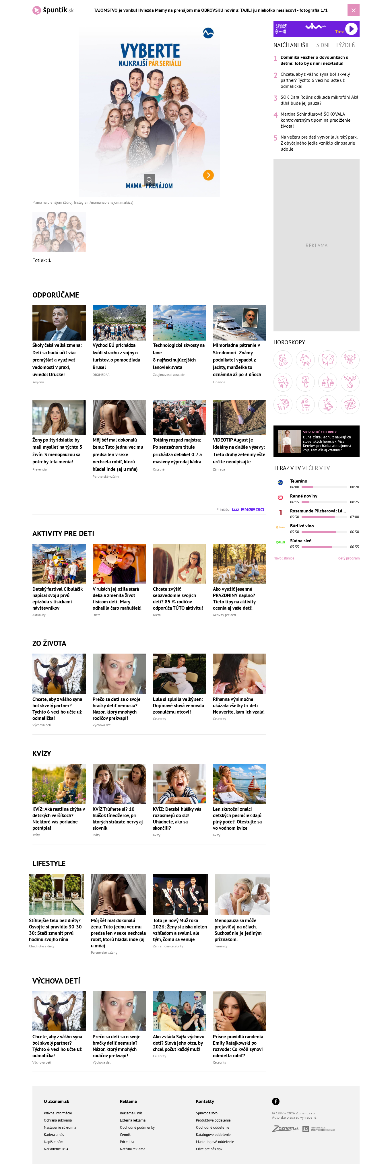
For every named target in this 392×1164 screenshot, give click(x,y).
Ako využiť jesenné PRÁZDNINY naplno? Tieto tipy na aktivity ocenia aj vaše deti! (234, 598)
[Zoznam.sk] (287, 1130)
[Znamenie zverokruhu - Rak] (350, 359)
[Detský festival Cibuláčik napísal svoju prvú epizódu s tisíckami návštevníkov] (59, 564)
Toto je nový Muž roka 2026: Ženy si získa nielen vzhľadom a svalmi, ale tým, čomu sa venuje (180, 930)
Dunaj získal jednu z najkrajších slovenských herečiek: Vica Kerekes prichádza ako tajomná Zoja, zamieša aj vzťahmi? (327, 443)
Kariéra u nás (54, 1134)
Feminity (221, 946)
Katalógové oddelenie (213, 1134)
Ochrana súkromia (58, 1120)
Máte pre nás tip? (209, 1148)
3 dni (323, 45)
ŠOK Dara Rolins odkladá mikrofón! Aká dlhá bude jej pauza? (319, 100)
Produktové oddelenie (213, 1120)
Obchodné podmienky (137, 1127)
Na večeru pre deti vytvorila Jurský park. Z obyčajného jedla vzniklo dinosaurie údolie (319, 143)
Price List (127, 1141)
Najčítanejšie (291, 45)
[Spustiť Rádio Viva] (315, 26)
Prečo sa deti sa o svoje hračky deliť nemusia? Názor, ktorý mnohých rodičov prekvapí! (117, 708)
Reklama (128, 1101)
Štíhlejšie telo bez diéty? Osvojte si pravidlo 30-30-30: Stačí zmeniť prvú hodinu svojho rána (56, 930)
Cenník (125, 1134)
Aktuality (39, 615)
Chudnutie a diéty (42, 946)
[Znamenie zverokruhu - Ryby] (350, 404)
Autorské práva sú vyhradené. (294, 1117)
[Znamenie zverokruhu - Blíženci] (327, 359)
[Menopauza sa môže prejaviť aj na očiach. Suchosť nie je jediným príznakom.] (242, 894)
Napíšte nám (53, 1141)
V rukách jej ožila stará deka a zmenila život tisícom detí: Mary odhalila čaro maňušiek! (117, 598)
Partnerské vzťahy (104, 952)
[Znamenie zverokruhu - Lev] (282, 382)
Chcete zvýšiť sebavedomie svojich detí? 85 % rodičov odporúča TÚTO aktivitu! (178, 598)
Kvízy (36, 835)
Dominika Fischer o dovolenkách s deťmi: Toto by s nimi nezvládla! (314, 60)
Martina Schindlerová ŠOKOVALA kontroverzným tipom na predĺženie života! (315, 120)
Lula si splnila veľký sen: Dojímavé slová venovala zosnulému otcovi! (178, 705)
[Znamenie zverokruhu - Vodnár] (327, 404)
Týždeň (345, 45)
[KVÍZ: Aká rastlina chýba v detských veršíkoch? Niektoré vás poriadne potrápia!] (59, 784)
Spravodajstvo (207, 1113)
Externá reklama (132, 1120)
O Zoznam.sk (56, 1101)
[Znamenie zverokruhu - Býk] (305, 359)
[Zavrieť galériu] (354, 10)
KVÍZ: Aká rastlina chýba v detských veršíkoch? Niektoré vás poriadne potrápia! (58, 818)
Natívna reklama (132, 1148)
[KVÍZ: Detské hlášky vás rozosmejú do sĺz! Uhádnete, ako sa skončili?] (179, 784)
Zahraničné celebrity (168, 946)
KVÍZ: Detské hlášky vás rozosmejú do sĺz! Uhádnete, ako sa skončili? (177, 818)
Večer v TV (316, 468)
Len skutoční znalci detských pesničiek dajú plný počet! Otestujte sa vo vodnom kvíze (237, 818)
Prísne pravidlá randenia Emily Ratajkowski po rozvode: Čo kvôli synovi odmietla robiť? (238, 1046)
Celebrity (159, 718)
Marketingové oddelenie (215, 1141)
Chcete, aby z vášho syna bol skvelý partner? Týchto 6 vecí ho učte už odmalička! (57, 708)
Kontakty (205, 1101)
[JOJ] (280, 497)
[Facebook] (276, 1102)
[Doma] (280, 527)
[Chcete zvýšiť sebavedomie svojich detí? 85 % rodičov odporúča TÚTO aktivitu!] (179, 564)
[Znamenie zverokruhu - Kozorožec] (305, 404)
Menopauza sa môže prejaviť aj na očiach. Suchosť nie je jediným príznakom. (238, 930)
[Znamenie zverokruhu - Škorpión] (350, 382)
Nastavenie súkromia (60, 1127)
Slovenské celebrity (320, 432)
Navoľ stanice (283, 558)
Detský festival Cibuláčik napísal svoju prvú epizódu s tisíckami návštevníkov (57, 598)
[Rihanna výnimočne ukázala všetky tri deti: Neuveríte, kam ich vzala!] (239, 673)
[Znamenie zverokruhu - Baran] (282, 359)
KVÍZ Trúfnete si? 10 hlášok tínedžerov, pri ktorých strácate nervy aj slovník (118, 818)
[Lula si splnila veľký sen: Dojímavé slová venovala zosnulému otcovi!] (179, 673)
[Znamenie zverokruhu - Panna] (305, 382)
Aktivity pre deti (224, 615)
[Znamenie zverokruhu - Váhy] (327, 382)
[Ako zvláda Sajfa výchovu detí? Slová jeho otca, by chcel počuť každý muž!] (179, 1011)
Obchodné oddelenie (212, 1127)
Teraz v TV (287, 468)
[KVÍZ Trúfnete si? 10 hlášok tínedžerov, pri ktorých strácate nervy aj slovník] (119, 784)
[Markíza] (280, 482)
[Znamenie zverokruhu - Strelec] (282, 404)
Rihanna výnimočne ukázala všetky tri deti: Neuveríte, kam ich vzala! (239, 705)
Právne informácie (58, 1113)
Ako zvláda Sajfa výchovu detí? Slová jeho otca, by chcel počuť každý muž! (178, 1042)
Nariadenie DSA (56, 1148)
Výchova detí (41, 725)
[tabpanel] (316, 103)
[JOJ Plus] (280, 542)
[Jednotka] (280, 512)
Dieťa (96, 615)
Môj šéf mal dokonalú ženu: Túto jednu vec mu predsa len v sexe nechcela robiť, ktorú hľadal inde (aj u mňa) (118, 933)
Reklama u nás (131, 1113)
